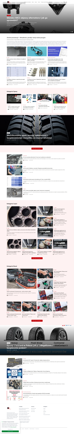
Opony (36, 2)
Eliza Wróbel (8, 25)
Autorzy (32, 406)
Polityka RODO (26, 428)
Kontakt (23, 428)
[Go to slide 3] (72, 31)
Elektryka (50, 2)
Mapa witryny (37, 428)
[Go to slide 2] (71, 31)
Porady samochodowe (44, 2)
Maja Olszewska (33, 408)
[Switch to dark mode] (66, 2)
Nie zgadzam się (10, 429)
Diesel (33, 2)
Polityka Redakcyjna (31, 428)
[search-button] (64, 2)
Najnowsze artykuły (27, 2)
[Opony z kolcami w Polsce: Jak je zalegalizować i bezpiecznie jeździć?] (37, 340)
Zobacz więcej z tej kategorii (36, 148)
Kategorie (45, 406)
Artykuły (20, 406)
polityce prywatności (13, 427)
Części (39, 2)
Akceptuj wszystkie (10, 431)
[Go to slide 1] (70, 31)
